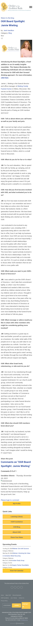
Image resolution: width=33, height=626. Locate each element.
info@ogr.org (24, 620)
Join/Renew (7, 605)
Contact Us (25, 605)
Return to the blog (7, 18)
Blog (10, 33)
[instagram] (18, 587)
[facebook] (12, 587)
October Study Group (18, 560)
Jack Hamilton (8, 30)
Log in (16, 605)
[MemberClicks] (16, 7)
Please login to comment (10, 500)
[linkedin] (21, 587)
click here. (5, 78)
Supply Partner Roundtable (20, 565)
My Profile (16, 503)
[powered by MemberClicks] (16, 623)
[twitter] (15, 587)
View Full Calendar (16, 571)
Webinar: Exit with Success (20, 548)
